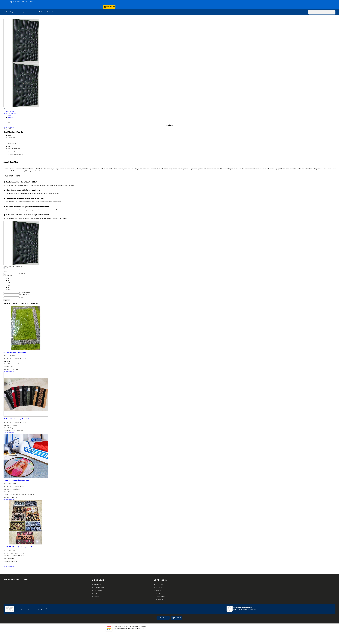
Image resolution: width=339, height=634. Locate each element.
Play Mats (158, 590)
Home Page (9, 12)
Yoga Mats (158, 593)
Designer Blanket (160, 596)
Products (10, 117)
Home (9, 115)
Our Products (38, 12)
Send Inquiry (110, 7)
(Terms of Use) (142, 626)
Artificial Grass (159, 599)
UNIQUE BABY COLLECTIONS (20, 1)
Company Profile (23, 12)
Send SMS (177, 618)
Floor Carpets (159, 584)
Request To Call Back (10, 113)
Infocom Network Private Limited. (136, 628)
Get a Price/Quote (9, 127)
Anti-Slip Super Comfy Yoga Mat (15, 352)
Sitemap (96, 596)
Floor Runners (159, 587)
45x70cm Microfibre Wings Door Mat (16, 419)
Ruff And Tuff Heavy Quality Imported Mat (18, 547)
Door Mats (11, 120)
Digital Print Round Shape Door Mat (16, 480)
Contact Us (50, 12)
